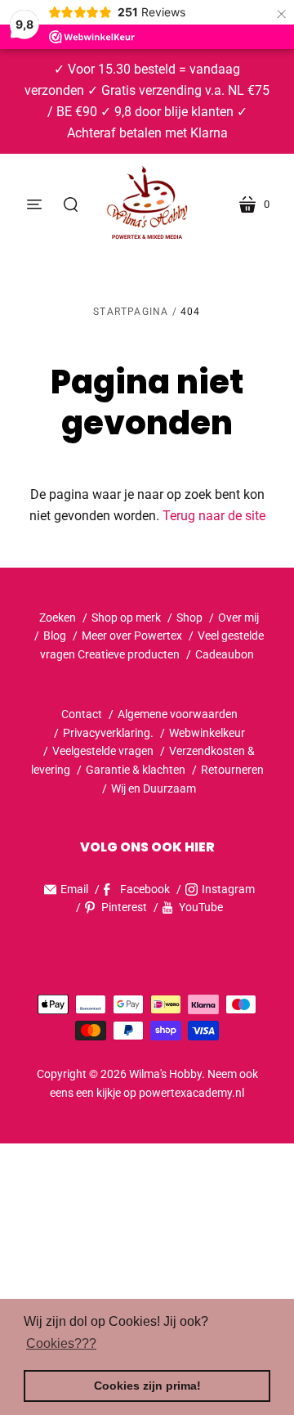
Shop (189, 617)
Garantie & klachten (135, 769)
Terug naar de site (214, 515)
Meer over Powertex (132, 635)
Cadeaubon (224, 654)
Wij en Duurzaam (153, 788)
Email (74, 889)
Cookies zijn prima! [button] (147, 1385)
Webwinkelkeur (207, 732)
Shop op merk (126, 617)
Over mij (238, 617)
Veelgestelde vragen (103, 750)
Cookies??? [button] (61, 1343)
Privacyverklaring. (108, 732)
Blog (54, 635)
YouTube (201, 907)
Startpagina (130, 311)
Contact (81, 714)
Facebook (145, 889)
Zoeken (57, 617)
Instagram (228, 889)
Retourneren (232, 769)
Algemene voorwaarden (178, 714)
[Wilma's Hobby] (147, 204)
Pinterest (124, 907)
